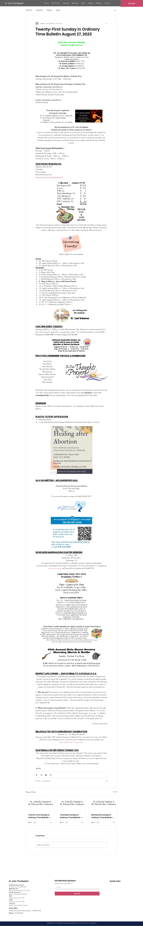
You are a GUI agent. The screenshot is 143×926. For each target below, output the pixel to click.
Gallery (49, 10)
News (58, 10)
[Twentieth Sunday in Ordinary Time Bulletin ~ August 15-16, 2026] (71, 803)
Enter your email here (63, 883)
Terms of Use (83, 923)
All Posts (29, 10)
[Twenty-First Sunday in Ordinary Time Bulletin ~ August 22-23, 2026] (40, 803)
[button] (115, 10)
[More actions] (106, 23)
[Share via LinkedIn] (46, 775)
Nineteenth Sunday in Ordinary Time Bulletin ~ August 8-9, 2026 (102, 816)
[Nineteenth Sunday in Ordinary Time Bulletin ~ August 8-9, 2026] (103, 803)
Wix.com (76, 923)
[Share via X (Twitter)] (41, 775)
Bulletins (39, 10)
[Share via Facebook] (36, 775)
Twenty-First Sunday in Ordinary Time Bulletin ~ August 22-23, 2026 (39, 816)
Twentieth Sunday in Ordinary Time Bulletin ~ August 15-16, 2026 (71, 816)
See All (115, 792)
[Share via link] (51, 775)
